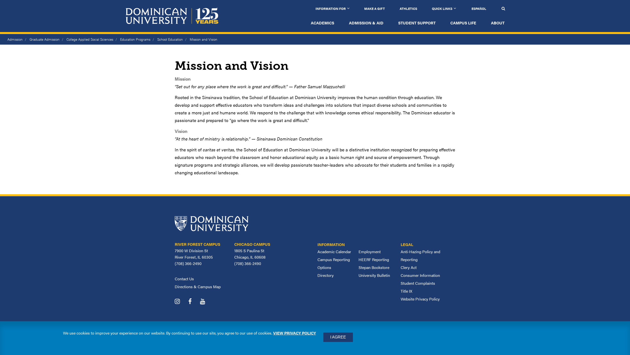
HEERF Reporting (374, 259)
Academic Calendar (334, 251)
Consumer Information (420, 275)
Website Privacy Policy (420, 299)
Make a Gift (374, 8)
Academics (322, 23)
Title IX (406, 291)
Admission (15, 39)
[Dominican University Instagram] (181, 302)
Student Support (417, 23)
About (497, 23)
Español (479, 8)
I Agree (338, 337)
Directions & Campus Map (198, 286)
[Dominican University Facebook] (193, 302)
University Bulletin (374, 275)
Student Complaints (418, 283)
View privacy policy (294, 333)
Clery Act (409, 267)
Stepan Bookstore (374, 267)
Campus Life (463, 23)
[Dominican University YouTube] (206, 302)
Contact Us (184, 279)
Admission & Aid (366, 23)
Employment (370, 251)
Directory (325, 275)
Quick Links (442, 8)
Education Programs (135, 39)
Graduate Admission (45, 39)
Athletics (408, 8)
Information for (330, 8)
